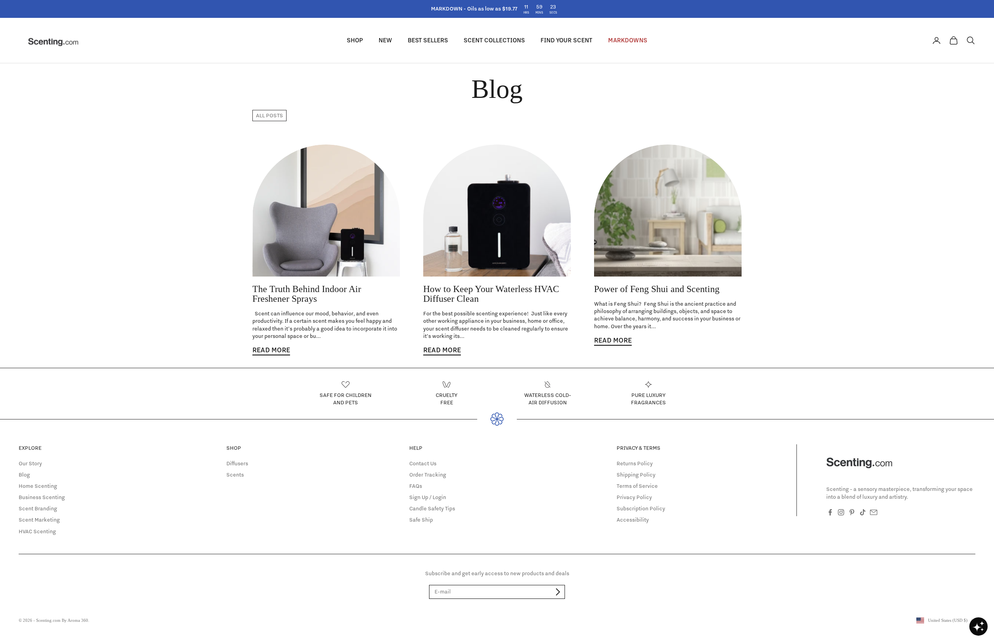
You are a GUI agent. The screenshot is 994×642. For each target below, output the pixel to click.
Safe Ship (421, 519)
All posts (269, 115)
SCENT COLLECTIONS (494, 40)
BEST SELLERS (428, 40)
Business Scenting (42, 497)
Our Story (30, 463)
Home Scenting (38, 485)
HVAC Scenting (37, 531)
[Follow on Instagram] (841, 512)
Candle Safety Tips (432, 508)
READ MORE (271, 350)
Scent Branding (38, 508)
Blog (24, 474)
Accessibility (633, 519)
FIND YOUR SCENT (566, 40)
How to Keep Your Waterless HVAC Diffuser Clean (491, 294)
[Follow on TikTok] (863, 512)
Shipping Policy (636, 474)
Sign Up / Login (427, 497)
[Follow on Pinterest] (852, 512)
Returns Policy (635, 463)
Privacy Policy (634, 497)
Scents (235, 474)
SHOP (355, 40)
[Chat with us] (978, 626)
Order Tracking (427, 474)
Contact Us (422, 463)
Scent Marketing (39, 519)
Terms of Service (637, 485)
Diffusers (237, 463)
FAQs (415, 485)
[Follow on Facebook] (830, 512)
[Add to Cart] (558, 592)
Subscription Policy (641, 508)
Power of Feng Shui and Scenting (656, 289)
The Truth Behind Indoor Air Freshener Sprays (306, 294)
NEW (385, 40)
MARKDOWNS (627, 40)
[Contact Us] (874, 512)
